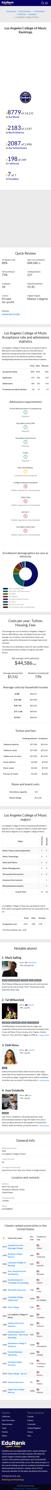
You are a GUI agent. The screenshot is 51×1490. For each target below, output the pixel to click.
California (22, 14)
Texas (4, 1428)
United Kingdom (34, 1428)
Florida (5, 1432)
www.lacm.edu (11, 314)
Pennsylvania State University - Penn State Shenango (18, 1335)
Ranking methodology (13, 1479)
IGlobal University (16, 1382)
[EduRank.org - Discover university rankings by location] (8, 3)
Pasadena (32, 14)
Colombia (31, 1424)
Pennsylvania (7, 1424)
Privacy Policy (32, 1488)
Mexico (30, 1420)
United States (39, 11)
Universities (11, 11)
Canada (30, 1416)
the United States (17, 148)
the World (13, 117)
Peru (29, 1435)
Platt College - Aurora (17, 1373)
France (30, 1432)
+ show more (43, 1035)
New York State (8, 1420)
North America (25, 11)
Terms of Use (18, 1488)
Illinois (4, 1435)
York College (13, 1307)
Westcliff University (17, 1290)
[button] (44, 260)
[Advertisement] (25, 63)
